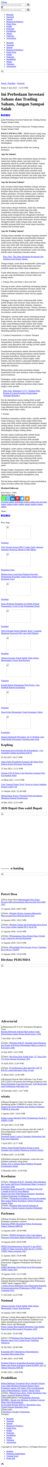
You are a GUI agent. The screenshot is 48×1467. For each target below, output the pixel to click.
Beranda (9, 14)
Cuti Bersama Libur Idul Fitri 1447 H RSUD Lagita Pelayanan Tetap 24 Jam (21, 1069)
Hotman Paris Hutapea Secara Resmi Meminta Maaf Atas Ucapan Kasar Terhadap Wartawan (22, 1340)
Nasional (10, 17)
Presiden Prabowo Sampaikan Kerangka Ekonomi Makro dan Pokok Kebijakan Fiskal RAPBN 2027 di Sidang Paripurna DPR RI (23, 1365)
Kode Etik (10, 1458)
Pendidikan (11, 31)
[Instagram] (8, 498)
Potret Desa (11, 24)
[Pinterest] (17, 498)
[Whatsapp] (3, 498)
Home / (4, 83)
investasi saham (7, 502)
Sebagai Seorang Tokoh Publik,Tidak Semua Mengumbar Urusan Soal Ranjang (20, 1307)
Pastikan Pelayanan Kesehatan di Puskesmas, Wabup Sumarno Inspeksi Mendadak (21, 1206)
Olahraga (10, 36)
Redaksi (9, 1451)
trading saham (24, 504)
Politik (9, 26)
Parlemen (10, 29)
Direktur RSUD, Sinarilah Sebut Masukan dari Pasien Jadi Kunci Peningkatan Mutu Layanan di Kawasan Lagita (23, 1045)
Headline (11, 83)
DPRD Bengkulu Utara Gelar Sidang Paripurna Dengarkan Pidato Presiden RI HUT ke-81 (23, 1236)
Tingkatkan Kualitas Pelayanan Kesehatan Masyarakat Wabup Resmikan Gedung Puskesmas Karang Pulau (23, 1200)
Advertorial (11, 38)
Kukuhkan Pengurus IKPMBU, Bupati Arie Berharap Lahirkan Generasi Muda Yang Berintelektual (23, 1399)
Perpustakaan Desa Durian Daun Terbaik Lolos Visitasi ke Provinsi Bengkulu (23, 937)
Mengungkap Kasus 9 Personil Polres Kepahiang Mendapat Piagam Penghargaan (21, 797)
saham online (12, 504)
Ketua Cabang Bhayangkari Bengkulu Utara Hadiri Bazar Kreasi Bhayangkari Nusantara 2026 (22, 1328)
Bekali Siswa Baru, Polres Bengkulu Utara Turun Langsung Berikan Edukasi (23, 1394)
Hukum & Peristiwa (14, 22)
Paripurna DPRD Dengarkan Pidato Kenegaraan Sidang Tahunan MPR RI (21, 1225)
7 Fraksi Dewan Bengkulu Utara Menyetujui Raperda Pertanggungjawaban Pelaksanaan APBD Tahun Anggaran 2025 (23, 1288)
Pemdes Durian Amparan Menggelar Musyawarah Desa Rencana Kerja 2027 (21, 914)
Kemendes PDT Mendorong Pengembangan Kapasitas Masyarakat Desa (20, 1353)
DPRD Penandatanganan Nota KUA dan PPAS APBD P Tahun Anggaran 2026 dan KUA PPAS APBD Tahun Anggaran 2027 (21, 1248)
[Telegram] (22, 498)
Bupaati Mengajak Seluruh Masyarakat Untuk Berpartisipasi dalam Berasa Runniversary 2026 (21, 1032)
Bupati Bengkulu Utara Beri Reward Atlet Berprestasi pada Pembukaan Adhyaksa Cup (24, 1085)
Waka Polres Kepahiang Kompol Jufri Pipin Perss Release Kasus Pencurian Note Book (22, 763)
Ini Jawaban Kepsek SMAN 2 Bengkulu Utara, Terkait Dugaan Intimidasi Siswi (21, 1406)
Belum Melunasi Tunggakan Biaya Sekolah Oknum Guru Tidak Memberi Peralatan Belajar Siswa (23, 1384)
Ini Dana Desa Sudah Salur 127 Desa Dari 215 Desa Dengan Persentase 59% (23, 1057)
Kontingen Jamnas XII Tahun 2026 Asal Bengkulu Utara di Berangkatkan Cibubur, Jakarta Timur (22, 1389)
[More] (27, 498)
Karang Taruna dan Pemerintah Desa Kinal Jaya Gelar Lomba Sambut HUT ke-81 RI (24, 926)
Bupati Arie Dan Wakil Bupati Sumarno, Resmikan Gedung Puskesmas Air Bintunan (22, 1195)
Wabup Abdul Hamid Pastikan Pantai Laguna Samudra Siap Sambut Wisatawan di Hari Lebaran (22, 1149)
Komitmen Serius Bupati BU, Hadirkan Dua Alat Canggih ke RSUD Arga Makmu (22, 1190)
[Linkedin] (12, 498)
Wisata (9, 33)
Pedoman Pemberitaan (15, 1454)
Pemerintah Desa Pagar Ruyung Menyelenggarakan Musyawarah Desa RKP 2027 (23, 902)
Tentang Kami (12, 1456)
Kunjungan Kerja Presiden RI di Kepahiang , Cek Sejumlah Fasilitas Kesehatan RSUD (22, 751)
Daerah (9, 19)
